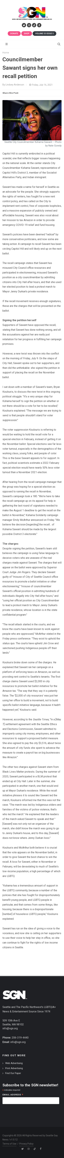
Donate (14, 33)
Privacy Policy (26, 1143)
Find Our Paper (13, 1073)
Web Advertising (14, 1063)
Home (5, 52)
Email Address (12, 1095)
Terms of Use (9, 1143)
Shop (26, 33)
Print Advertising (14, 1068)
